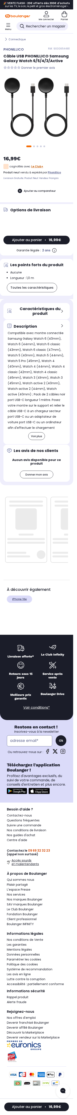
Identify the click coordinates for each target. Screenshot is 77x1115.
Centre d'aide (17, 840)
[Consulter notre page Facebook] (47, 752)
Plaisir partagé (17, 884)
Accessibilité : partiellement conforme (35, 984)
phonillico (54, 172)
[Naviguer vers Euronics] (36, 1045)
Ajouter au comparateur (40, 190)
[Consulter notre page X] (55, 752)
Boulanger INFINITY (20, 924)
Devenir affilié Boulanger (25, 1027)
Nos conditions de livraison (26, 830)
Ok (61, 740)
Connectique (17, 39)
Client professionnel (22, 919)
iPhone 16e (19, 599)
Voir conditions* (36, 707)
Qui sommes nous (20, 880)
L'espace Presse (18, 889)
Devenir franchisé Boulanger (28, 1022)
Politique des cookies (22, 964)
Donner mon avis (36, 474)
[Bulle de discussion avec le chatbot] (63, 1091)
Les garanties (17, 944)
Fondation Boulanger (22, 914)
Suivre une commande (24, 825)
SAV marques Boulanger (25, 904)
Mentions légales (19, 949)
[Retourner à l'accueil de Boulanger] (17, 16)
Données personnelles (23, 954)
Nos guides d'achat (21, 835)
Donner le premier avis (38, 68)
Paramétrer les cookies (24, 959)
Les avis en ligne (19, 974)
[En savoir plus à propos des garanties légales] (54, 250)
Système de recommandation (29, 969)
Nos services (16, 894)
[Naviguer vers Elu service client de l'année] (36, 1056)
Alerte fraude (17, 1002)
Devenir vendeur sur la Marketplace (33, 1037)
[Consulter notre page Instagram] (62, 752)
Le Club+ (37, 166)
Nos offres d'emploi (21, 1018)
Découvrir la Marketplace (25, 1032)
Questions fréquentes (23, 820)
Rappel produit (17, 997)
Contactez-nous (19, 815)
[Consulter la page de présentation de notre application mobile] (17, 791)
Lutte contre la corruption (26, 979)
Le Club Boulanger (20, 909)
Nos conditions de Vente (25, 940)
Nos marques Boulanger (24, 899)
